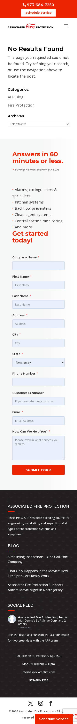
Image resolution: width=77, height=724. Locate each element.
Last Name (20, 296)
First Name (20, 276)
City (15, 334)
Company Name (24, 257)
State (16, 354)
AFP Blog (15, 97)
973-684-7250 (40, 5)
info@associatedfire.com (38, 672)
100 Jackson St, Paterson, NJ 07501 (38, 656)
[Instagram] (40, 704)
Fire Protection (21, 105)
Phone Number (23, 373)
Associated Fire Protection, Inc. (41, 617)
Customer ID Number (28, 393)
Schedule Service (38, 12)
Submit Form (39, 470)
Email (16, 412)
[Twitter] (30, 704)
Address (18, 315)
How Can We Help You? (30, 431)
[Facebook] (50, 704)
